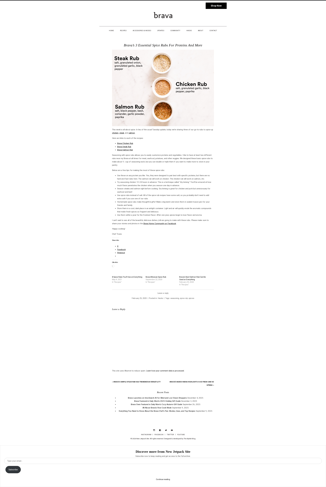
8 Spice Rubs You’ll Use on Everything (127, 277)
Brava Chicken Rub (125, 143)
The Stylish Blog (189, 439)
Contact (213, 30)
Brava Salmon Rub (125, 150)
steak (121, 133)
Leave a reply (163, 293)
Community (175, 30)
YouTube (181, 435)
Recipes (123, 30)
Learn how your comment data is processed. (165, 371)
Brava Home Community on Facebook (159, 223)
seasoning (174, 298)
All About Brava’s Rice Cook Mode (157, 408)
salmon (132, 133)
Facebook (159, 435)
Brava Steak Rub (124, 147)
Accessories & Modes (142, 30)
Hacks (189, 30)
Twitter (170, 435)
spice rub (184, 298)
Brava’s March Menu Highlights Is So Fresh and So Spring (192, 383)
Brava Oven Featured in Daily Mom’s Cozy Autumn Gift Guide (156, 404)
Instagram (146, 435)
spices (191, 298)
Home (111, 30)
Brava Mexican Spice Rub (156, 277)
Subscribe (13, 469)
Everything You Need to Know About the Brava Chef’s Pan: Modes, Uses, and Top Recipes (157, 411)
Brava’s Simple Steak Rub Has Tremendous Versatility (137, 382)
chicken (115, 133)
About (200, 30)
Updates (160, 30)
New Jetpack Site (142, 439)
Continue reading (163, 479)
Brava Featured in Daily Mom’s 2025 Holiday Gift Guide (157, 401)
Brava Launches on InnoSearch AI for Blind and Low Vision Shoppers (157, 398)
